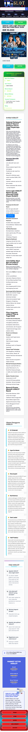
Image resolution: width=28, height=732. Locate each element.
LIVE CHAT (15, 727)
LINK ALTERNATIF (15, 723)
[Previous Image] (2, 44)
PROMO (15, 712)
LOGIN (7, 22)
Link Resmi (10, 215)
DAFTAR (20, 22)
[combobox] (12, 8)
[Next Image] (25, 44)
